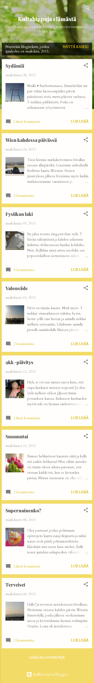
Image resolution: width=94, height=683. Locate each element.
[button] (86, 66)
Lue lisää (80, 121)
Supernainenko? (23, 510)
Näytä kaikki (76, 46)
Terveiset (15, 585)
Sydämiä (14, 66)
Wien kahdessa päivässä (31, 140)
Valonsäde (16, 288)
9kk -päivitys (19, 362)
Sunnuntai (16, 436)
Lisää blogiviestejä (47, 657)
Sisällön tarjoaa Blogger (50, 674)
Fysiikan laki (19, 214)
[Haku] (87, 9)
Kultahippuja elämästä (47, 18)
